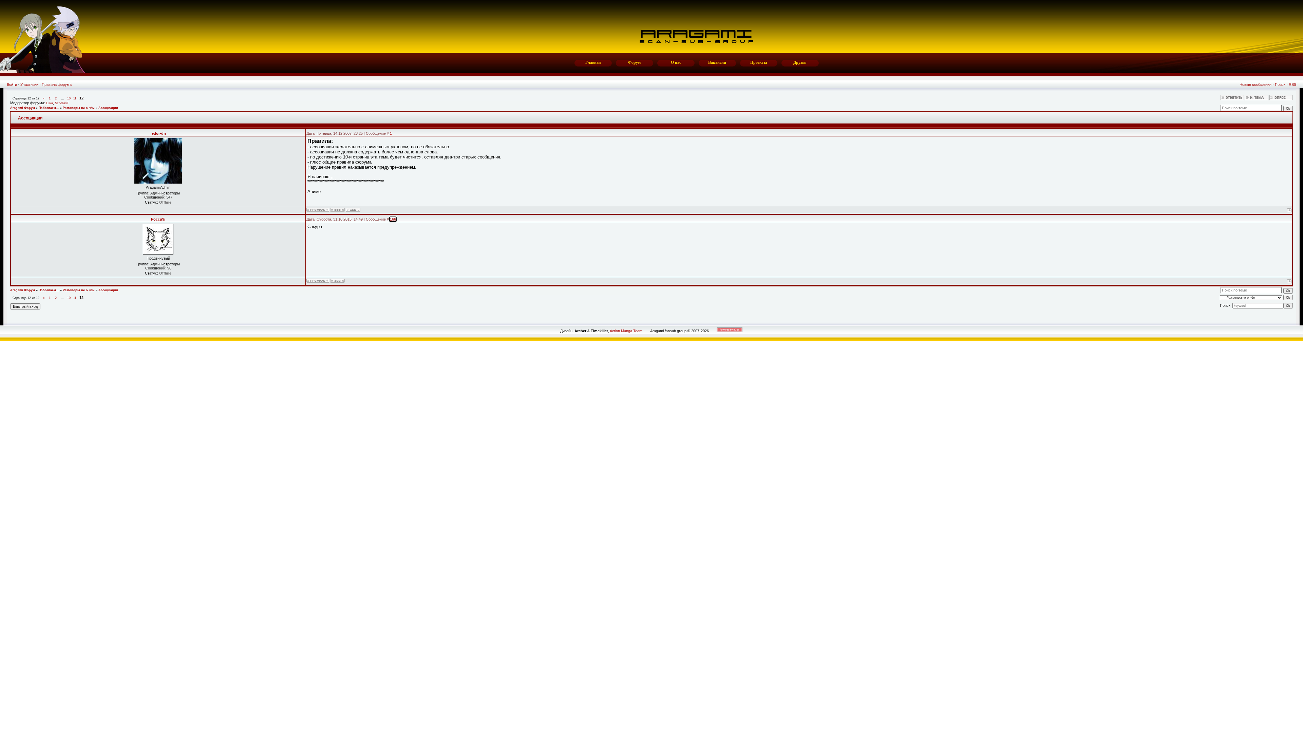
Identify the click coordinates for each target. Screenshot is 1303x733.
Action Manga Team (626, 331)
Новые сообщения (1255, 84)
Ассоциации (108, 108)
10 (69, 98)
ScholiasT (62, 103)
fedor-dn (158, 133)
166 (393, 219)
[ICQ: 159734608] (353, 210)
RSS (1292, 84)
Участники (29, 84)
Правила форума (57, 84)
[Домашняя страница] (337, 210)
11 (74, 98)
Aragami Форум (22, 108)
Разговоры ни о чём (79, 108)
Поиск (1280, 84)
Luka (49, 103)
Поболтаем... (49, 108)
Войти (12, 84)
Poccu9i (158, 219)
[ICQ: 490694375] (337, 281)
